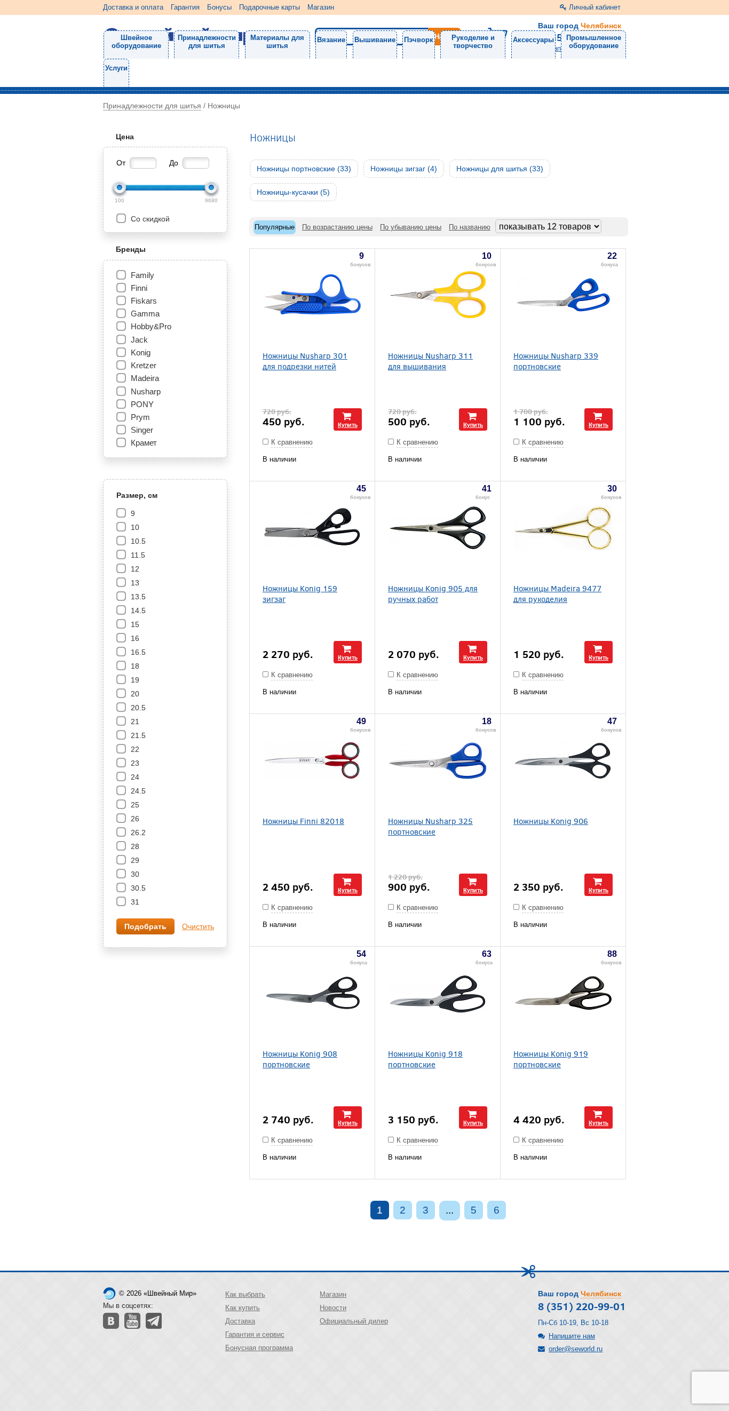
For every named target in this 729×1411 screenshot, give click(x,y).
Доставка (240, 1321)
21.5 (137, 735)
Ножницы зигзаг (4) (403, 168)
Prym (140, 417)
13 (134, 582)
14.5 (137, 610)
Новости (333, 1308)
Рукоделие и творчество (473, 42)
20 (134, 693)
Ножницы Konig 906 (550, 820)
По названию (469, 227)
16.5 (137, 652)
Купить (348, 425)
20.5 (137, 707)
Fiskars (144, 300)
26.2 (137, 832)
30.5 (137, 888)
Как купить (242, 1308)
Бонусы (219, 7)
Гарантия (185, 7)
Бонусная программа (259, 1348)
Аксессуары (533, 40)
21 (134, 721)
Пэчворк (418, 40)
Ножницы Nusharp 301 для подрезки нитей (305, 361)
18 (134, 666)
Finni (139, 287)
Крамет (144, 442)
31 (134, 902)
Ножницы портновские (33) (304, 168)
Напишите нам (572, 1336)
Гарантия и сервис (254, 1334)
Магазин (320, 7)
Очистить (198, 926)
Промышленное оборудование (593, 42)
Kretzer (143, 365)
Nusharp (146, 391)
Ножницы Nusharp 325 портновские (430, 826)
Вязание (331, 40)
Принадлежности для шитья (207, 42)
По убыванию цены (410, 227)
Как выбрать (245, 1294)
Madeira (145, 378)
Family (142, 275)
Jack (139, 339)
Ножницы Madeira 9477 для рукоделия (557, 593)
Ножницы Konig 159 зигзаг (300, 593)
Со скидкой (149, 219)
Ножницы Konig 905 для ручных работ (433, 593)
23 (134, 763)
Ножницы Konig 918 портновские (425, 1059)
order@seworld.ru (576, 1349)
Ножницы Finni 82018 (303, 820)
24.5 (137, 791)
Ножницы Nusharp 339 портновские (555, 361)
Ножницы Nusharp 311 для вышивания (430, 361)
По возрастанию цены (337, 227)
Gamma (145, 313)
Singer (142, 429)
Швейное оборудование (136, 42)
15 (134, 624)
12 (134, 569)
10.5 (137, 541)
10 (134, 527)
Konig (140, 352)
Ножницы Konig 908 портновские (300, 1059)
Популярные (275, 227)
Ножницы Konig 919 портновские (550, 1059)
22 (134, 749)
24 (134, 777)
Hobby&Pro (151, 326)
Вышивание (374, 40)
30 (134, 874)
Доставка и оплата (133, 7)
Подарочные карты (269, 7)
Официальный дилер (354, 1321)
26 (134, 818)
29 (134, 860)
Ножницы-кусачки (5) (293, 192)
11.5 (137, 555)
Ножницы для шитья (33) (499, 168)
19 (134, 680)
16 (134, 638)
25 (134, 804)
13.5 (137, 596)
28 (134, 846)
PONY (142, 404)
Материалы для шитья (277, 42)
